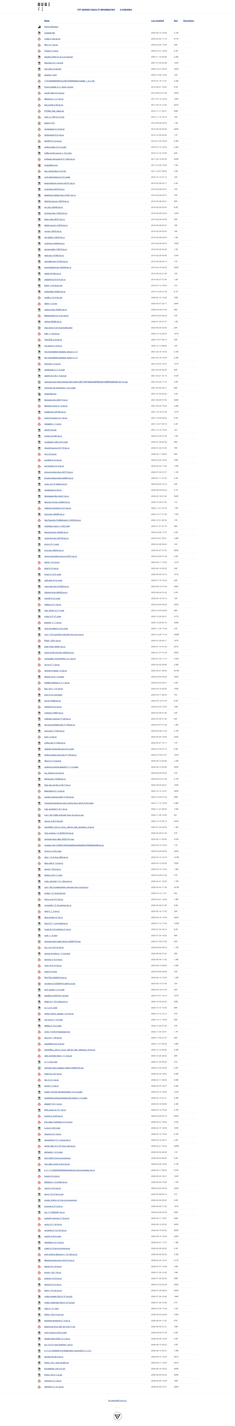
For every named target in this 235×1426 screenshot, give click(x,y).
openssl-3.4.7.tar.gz (52, 1380)
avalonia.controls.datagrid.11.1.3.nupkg (61, 767)
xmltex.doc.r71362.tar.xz (54, 742)
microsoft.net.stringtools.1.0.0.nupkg (60, 387)
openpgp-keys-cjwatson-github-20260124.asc (64, 1067)
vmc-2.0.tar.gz (50, 454)
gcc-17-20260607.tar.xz (54, 1212)
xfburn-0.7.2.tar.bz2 (52, 760)
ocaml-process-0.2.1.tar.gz (55, 418)
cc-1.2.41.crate (50, 1007)
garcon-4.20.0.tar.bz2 (53, 821)
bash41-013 (49, 123)
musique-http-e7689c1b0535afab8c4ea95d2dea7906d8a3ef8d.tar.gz (74, 845)
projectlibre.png (51, 165)
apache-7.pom (50, 74)
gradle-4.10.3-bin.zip (53, 297)
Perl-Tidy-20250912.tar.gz (55, 977)
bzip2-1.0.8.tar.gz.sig (53, 285)
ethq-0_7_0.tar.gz (52, 911)
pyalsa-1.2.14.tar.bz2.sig (54, 893)
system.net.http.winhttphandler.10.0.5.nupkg (63, 1091)
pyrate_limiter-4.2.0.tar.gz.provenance (60, 1200)
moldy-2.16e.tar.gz (52, 38)
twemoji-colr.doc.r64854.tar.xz (57, 502)
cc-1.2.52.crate (50, 1061)
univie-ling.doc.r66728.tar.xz (56, 538)
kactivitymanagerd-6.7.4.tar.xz (57, 1320)
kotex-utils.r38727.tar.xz (54, 219)
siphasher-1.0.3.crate (53, 1152)
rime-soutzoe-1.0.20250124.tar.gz (59, 833)
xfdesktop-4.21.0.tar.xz (54, 1242)
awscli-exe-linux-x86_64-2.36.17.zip (59, 1326)
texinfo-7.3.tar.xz (51, 1085)
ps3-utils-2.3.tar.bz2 (52, 68)
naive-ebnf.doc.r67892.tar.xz (56, 586)
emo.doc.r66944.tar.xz (54, 550)
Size (176, 20)
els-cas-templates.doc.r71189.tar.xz (59, 724)
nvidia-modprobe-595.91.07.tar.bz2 (59, 1302)
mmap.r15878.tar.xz (53, 231)
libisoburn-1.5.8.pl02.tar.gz (55, 1182)
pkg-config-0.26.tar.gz (53, 104)
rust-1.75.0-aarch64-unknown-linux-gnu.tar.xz (64, 634)
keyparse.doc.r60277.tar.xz (56, 399)
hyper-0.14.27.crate (52, 574)
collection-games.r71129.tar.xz (57, 718)
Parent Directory (51, 26)
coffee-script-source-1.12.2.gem (58, 153)
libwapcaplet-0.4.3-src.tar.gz (56, 315)
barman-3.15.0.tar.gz (53, 959)
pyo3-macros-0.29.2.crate (55, 1332)
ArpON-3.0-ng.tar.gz (53, 141)
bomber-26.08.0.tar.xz (53, 1356)
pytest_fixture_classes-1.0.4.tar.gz (59, 1013)
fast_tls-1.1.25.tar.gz (53, 1037)
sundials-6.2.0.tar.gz (53, 460)
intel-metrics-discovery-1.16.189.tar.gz (60, 1254)
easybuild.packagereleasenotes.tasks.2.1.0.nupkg (65, 1098)
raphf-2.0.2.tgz (50, 971)
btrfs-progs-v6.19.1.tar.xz (55, 1109)
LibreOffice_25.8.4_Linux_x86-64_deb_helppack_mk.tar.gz (69, 1049)
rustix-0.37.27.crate (52, 616)
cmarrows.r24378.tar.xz (54, 189)
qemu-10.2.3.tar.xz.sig (54, 1194)
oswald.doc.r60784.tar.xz (55, 411)
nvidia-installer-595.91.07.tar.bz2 (58, 1296)
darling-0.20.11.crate (53, 875)
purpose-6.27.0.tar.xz (53, 1206)
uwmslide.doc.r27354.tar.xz (56, 261)
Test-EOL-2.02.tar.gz (53, 339)
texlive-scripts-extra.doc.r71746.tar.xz (60, 754)
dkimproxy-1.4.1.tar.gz (54, 98)
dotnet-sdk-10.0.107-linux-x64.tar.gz (59, 1146)
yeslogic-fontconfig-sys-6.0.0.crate (59, 748)
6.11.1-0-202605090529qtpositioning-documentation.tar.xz (69, 1170)
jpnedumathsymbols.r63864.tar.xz (58, 478)
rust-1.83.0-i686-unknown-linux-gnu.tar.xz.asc (64, 815)
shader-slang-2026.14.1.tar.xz (57, 1338)
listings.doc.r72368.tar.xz (55, 778)
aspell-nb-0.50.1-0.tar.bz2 (55, 375)
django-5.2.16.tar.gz (53, 1266)
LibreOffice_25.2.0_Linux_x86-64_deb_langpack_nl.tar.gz (69, 827)
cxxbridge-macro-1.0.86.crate (57, 526)
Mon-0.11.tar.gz (51, 44)
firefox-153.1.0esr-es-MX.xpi (56, 1362)
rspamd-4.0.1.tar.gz (52, 1134)
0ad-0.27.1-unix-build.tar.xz (56, 923)
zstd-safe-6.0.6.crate (53, 580)
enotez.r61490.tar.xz (53, 436)
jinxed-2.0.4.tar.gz (52, 1176)
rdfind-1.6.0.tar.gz (52, 562)
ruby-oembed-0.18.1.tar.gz (55, 809)
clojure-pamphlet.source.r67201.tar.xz (60, 556)
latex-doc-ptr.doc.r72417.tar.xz (57, 785)
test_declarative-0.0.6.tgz (55, 171)
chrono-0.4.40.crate (52, 851)
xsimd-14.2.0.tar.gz (52, 1188)
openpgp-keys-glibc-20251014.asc (59, 839)
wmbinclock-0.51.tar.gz (54, 135)
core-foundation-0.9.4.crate (56, 628)
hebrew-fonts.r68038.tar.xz (55, 592)
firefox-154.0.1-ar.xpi (53, 1374)
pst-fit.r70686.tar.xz (52, 700)
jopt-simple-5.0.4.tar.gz (54, 466)
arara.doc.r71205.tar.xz (54, 730)
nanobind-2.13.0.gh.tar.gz (55, 1230)
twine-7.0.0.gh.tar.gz (53, 1290)
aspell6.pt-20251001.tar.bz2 (56, 995)
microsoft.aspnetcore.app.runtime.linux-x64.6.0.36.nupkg (68, 803)
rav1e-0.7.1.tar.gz (52, 664)
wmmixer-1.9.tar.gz (52, 363)
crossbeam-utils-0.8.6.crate (56, 442)
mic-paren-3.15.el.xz (53, 345)
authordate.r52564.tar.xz (55, 291)
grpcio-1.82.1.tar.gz (52, 1272)
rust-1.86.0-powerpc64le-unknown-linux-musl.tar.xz (66, 887)
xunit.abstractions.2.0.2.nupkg (57, 177)
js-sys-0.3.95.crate (52, 1128)
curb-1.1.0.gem (51, 935)
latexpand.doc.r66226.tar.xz (56, 532)
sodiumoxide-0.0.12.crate (55, 147)
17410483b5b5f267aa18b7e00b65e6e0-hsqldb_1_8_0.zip (69, 80)
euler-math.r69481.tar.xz (54, 646)
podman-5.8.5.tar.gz (53, 1278)
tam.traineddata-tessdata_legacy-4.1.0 (61, 357)
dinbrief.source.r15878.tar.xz (56, 201)
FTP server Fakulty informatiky (96, 9)
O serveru (126, 9)
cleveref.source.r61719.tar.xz (56, 448)
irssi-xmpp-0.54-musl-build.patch (58, 327)
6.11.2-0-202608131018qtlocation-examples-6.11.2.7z (67, 1350)
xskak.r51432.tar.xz (52, 273)
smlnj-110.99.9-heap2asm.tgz (57, 1031)
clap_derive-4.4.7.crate (54, 610)
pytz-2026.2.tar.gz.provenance (57, 1158)
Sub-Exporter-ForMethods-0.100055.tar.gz (62, 520)
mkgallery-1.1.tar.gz (52, 423)
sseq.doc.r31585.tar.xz (54, 255)
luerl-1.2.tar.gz (50, 736)
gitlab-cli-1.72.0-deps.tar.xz (56, 1001)
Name (47, 20)
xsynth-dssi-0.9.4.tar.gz (54, 93)
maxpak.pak (49, 32)
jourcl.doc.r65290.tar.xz (54, 514)
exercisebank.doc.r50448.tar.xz (57, 267)
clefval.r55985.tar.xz (53, 321)
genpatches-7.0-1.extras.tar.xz (57, 1140)
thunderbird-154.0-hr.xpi (54, 1368)
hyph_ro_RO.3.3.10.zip (54, 117)
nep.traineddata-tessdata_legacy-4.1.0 (61, 351)
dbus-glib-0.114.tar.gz (53, 863)
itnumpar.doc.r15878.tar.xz (55, 213)
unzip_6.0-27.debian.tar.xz (55, 484)
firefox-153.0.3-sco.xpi (54, 1314)
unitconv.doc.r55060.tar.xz (55, 309)
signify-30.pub (50, 429)
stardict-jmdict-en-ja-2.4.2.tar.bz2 (58, 56)
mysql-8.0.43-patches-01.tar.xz (57, 929)
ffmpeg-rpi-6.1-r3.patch (54, 676)
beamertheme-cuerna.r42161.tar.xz (59, 183)
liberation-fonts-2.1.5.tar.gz (55, 405)
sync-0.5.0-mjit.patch (53, 694)
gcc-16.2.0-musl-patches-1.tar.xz (58, 1344)
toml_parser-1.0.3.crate (54, 989)
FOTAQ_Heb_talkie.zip (54, 111)
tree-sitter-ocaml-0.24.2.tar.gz (57, 1164)
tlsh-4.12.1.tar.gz (51, 1079)
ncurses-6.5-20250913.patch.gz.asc (59, 983)
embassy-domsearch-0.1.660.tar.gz (59, 159)
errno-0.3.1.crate (51, 544)
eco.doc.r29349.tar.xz (53, 207)
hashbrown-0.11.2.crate (54, 369)
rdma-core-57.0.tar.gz (53, 899)
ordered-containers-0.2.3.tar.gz (57, 508)
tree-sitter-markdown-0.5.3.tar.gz (58, 1122)
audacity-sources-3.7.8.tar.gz (56, 1218)
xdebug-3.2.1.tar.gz (52, 604)
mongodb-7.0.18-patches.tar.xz (57, 905)
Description (188, 20)
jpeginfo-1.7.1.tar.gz (52, 622)
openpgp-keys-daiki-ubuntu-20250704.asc (62, 941)
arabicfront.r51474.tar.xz (54, 279)
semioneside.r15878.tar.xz (55, 249)
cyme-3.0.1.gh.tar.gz (53, 1224)
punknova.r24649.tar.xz (54, 243)
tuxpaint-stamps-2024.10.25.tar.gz (59, 797)
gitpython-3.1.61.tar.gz (54, 1386)
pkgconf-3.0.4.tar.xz (52, 1284)
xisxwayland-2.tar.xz (53, 490)
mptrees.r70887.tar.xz (53, 712)
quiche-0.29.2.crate (52, 1236)
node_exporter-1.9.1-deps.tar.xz (58, 881)
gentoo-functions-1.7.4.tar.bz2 (57, 953)
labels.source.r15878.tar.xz (56, 225)
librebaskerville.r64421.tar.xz (56, 496)
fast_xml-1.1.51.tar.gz (53, 688)
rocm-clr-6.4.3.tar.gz (53, 965)
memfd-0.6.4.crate (52, 598)
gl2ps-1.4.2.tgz (50, 303)
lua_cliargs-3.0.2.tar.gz (54, 773)
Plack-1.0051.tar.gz (52, 640)
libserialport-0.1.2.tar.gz (54, 791)
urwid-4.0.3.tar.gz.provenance (57, 1248)
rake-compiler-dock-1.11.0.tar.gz (58, 1055)
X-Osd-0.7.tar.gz (51, 50)
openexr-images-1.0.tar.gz (55, 670)
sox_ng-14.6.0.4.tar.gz (54, 947)
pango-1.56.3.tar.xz (52, 869)
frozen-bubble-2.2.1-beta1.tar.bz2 (58, 87)
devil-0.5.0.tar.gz (51, 568)
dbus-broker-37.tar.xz (53, 917)
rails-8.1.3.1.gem (51, 1308)
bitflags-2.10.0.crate (52, 1025)
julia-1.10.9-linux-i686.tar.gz (56, 857)
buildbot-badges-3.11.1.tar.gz (57, 682)
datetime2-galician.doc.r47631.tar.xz (60, 195)
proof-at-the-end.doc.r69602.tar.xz (59, 652)
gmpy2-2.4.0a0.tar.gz (53, 1116)
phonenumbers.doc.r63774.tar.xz (58, 472)
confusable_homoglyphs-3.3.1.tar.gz (60, 658)
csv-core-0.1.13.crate (53, 1019)
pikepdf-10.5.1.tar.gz (53, 1103)
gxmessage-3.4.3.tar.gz (54, 129)
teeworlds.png (50, 393)
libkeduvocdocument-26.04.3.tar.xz (59, 1260)
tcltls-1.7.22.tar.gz (52, 333)
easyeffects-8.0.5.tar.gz (54, 1043)
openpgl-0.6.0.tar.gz (53, 706)
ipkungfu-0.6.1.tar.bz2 (53, 62)
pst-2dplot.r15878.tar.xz (54, 237)
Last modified (157, 20)
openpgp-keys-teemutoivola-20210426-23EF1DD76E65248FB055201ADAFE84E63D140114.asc (86, 381)
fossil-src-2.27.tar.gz (53, 1073)
